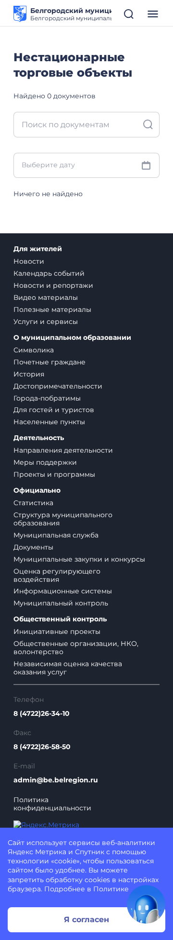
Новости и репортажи (53, 285)
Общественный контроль (60, 619)
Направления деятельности (63, 450)
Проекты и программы (54, 474)
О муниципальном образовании (72, 338)
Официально (37, 490)
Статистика (33, 502)
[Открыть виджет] (146, 904)
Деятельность (38, 438)
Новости (28, 261)
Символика (33, 350)
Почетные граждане (49, 362)
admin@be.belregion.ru (55, 780)
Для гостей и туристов (53, 409)
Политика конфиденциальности (52, 804)
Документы (33, 547)
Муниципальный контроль (60, 603)
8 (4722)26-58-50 (42, 747)
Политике (111, 889)
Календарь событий (49, 273)
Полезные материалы (52, 309)
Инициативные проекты (56, 631)
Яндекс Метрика (37, 851)
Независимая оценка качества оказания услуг (67, 667)
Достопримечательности (57, 386)
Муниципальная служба (56, 535)
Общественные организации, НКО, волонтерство (75, 647)
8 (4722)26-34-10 (41, 714)
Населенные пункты (49, 421)
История (28, 374)
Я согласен (86, 919)
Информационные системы (62, 591)
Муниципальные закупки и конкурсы (79, 559)
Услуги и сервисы (45, 321)
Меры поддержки (45, 462)
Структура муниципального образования (62, 518)
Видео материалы (45, 297)
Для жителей (37, 249)
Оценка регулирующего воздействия (56, 575)
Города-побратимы (47, 398)
